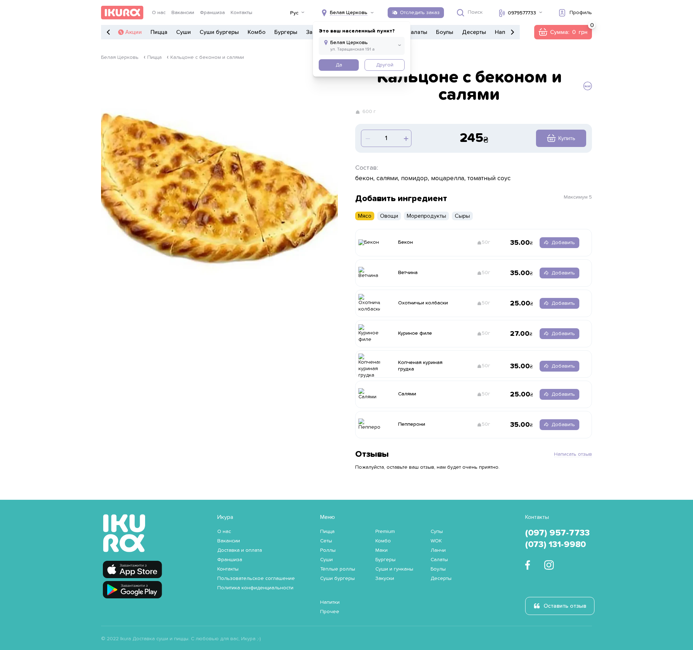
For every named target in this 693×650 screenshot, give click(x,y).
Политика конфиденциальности (255, 587)
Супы (437, 531)
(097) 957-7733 (557, 533)
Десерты (474, 32)
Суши (183, 32)
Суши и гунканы (394, 569)
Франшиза (212, 12)
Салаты (417, 32)
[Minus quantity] (405, 138)
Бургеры (285, 32)
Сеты (326, 540)
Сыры (462, 216)
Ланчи (438, 550)
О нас (159, 12)
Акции (133, 32)
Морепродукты (426, 216)
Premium (385, 531)
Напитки (330, 602)
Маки (381, 550)
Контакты (241, 12)
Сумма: (563, 32)
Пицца (159, 32)
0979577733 (522, 13)
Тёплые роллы (337, 569)
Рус (294, 13)
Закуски (384, 578)
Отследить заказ (420, 12)
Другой (384, 65)
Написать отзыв (573, 454)
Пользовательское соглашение (256, 578)
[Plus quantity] (367, 138)
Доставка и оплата (239, 550)
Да (339, 65)
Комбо (257, 32)
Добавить (563, 242)
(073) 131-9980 (555, 544)
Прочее (329, 611)
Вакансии (182, 12)
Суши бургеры (219, 32)
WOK (436, 540)
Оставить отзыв (565, 606)
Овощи (389, 216)
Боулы (444, 32)
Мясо (364, 216)
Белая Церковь (120, 57)
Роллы (328, 550)
